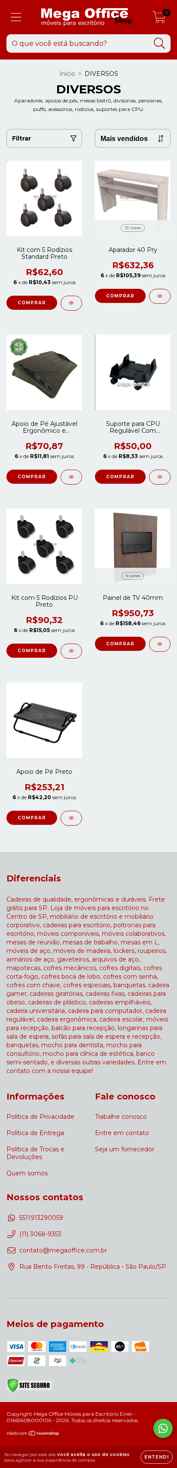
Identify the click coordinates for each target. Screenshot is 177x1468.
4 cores (132, 575)
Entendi (156, 1457)
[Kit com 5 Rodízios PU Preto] (71, 651)
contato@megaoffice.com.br (63, 1250)
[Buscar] (160, 43)
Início (67, 74)
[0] (159, 19)
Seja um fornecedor (124, 1149)
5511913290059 (41, 1218)
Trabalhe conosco (121, 1116)
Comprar (120, 296)
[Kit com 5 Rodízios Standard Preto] (71, 303)
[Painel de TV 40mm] (160, 644)
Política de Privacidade (40, 1116)
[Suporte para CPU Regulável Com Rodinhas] (160, 477)
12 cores (133, 228)
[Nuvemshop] (33, 1434)
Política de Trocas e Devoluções (35, 1153)
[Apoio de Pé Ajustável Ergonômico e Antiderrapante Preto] (71, 477)
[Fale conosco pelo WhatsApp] (163, 1428)
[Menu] (16, 17)
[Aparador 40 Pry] (160, 296)
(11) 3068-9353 (40, 1234)
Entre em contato (122, 1133)
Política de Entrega (35, 1133)
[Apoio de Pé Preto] (71, 818)
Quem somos (27, 1173)
